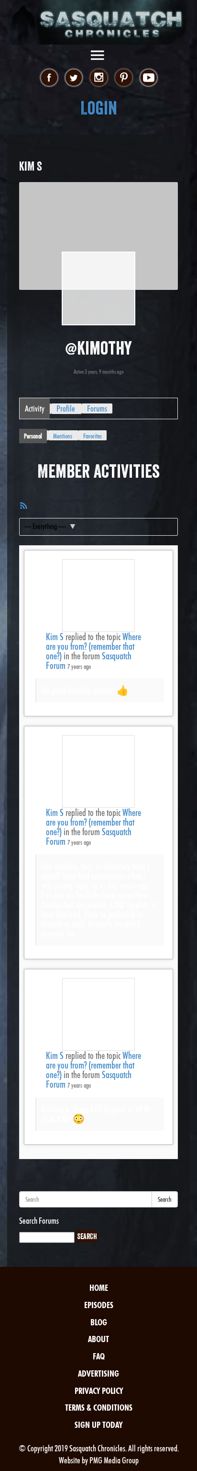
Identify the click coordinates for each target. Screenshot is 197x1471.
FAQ (99, 1356)
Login (98, 108)
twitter (74, 78)
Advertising (98, 1373)
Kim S (55, 637)
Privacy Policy (99, 1391)
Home (98, 1288)
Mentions (62, 436)
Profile (65, 408)
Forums (97, 408)
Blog (98, 1322)
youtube (148, 78)
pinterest (123, 78)
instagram (98, 78)
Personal (33, 436)
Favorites (92, 436)
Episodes (98, 1305)
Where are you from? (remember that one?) (93, 646)
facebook (49, 78)
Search (165, 1199)
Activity (34, 408)
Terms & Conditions (98, 1407)
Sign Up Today (98, 1425)
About (98, 1339)
